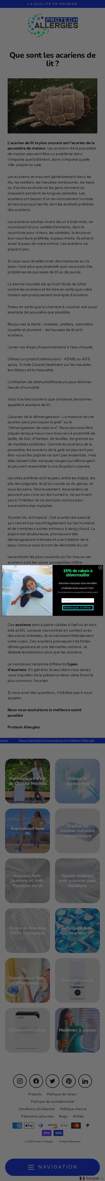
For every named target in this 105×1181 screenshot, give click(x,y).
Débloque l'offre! (78, 607)
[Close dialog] (100, 568)
